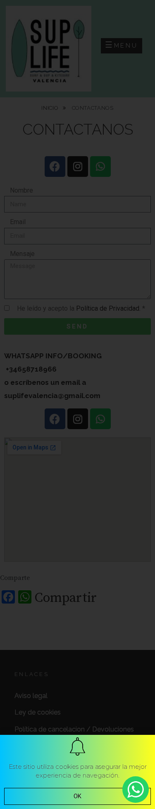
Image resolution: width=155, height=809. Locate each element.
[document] (77, 404)
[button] (77, 796)
